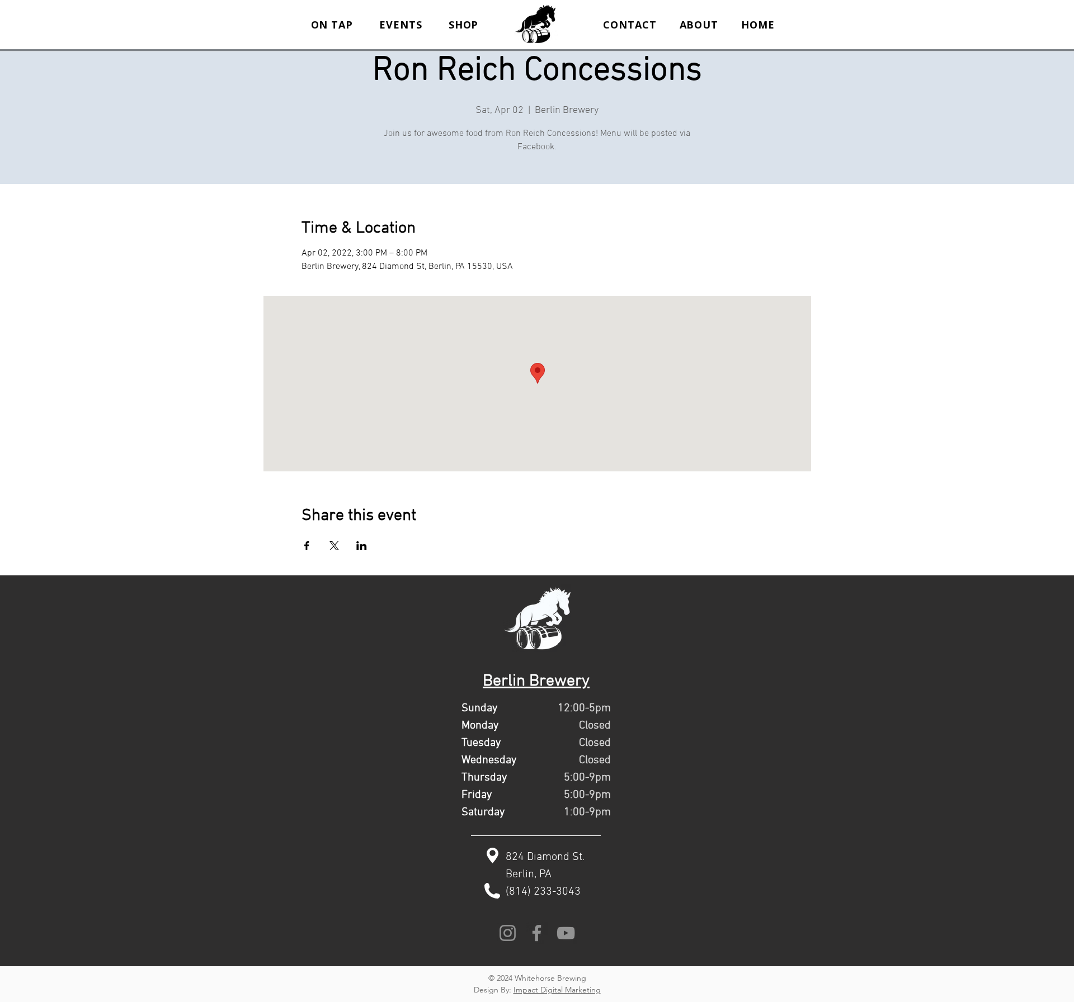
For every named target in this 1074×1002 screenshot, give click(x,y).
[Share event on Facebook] (307, 545)
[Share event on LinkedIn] (361, 545)
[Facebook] (537, 933)
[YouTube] (566, 933)
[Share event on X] (334, 545)
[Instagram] (508, 933)
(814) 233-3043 (543, 892)
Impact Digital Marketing (557, 990)
